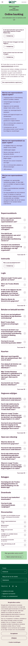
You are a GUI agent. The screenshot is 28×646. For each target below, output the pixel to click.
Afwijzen (14, 638)
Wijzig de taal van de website (10, 576)
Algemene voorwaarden (8, 593)
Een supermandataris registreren (12, 82)
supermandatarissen (7, 66)
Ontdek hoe (9, 36)
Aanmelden (24, 2)
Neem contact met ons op (14, 557)
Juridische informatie (7, 591)
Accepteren (14, 633)
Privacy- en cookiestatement (10, 596)
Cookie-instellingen (14, 642)
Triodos (4, 568)
